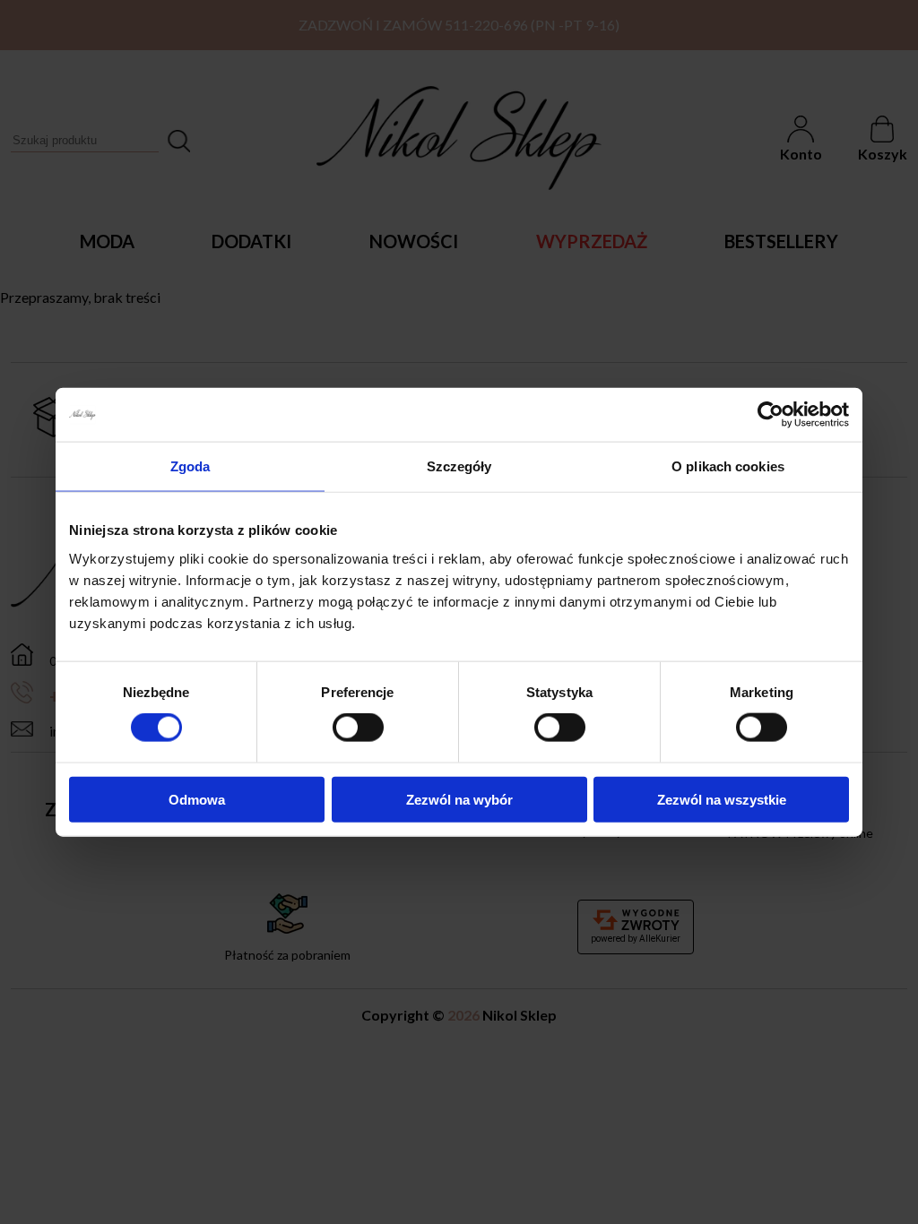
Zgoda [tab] (190, 466)
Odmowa (197, 798)
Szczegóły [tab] (459, 466)
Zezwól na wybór (459, 798)
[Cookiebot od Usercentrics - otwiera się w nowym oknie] (770, 414)
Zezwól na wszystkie (721, 798)
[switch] (358, 727)
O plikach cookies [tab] (727, 466)
